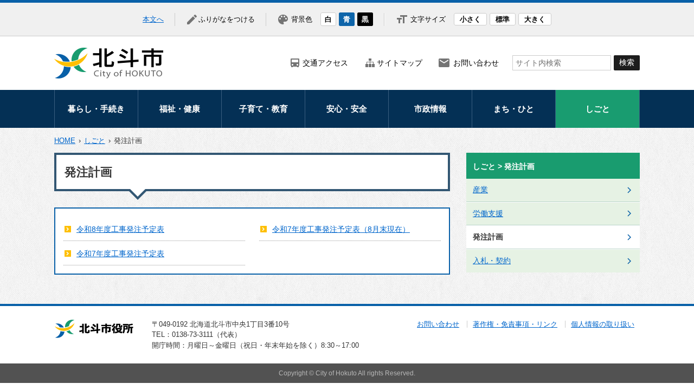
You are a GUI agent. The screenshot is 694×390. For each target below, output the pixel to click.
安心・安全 (346, 108)
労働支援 (488, 213)
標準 (503, 19)
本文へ (153, 19)
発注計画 (488, 236)
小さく (470, 19)
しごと (598, 108)
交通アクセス (325, 62)
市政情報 (430, 108)
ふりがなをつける (226, 19)
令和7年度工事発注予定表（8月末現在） (341, 229)
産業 (480, 189)
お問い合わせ (476, 62)
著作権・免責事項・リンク (515, 324)
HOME (64, 140)
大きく (534, 19)
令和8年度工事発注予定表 (120, 229)
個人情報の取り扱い (602, 324)
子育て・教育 (263, 108)
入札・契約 (492, 260)
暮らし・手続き (96, 108)
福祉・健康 (179, 108)
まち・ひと (513, 108)
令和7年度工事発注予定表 (120, 253)
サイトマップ (399, 62)
